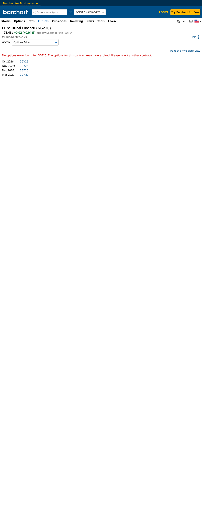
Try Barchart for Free (185, 12)
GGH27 (24, 74)
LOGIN (163, 12)
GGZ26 (24, 70)
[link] (195, 37)
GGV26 (24, 61)
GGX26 (24, 66)
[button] (198, 21)
